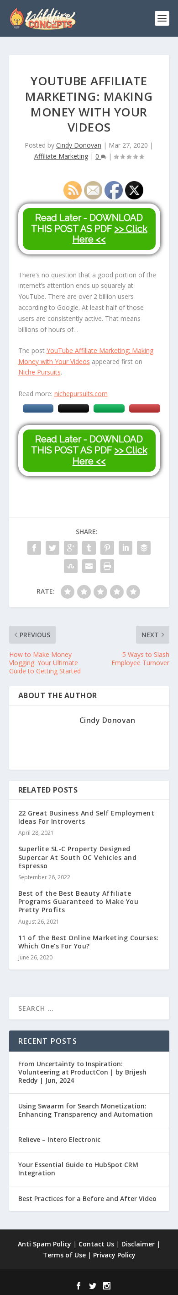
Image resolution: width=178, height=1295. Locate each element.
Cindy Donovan (78, 145)
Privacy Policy (114, 1255)
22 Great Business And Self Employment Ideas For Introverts (86, 817)
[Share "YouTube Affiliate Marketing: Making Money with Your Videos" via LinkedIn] (125, 548)
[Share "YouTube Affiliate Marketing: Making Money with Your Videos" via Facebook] (34, 548)
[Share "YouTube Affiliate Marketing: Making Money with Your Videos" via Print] (107, 566)
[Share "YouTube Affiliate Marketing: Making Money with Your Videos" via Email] (89, 566)
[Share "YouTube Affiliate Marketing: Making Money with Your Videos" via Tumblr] (89, 548)
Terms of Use (64, 1255)
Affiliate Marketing (61, 156)
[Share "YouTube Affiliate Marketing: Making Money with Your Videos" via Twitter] (52, 548)
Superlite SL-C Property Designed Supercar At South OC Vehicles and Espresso (77, 857)
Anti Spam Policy (44, 1244)
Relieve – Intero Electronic (59, 1139)
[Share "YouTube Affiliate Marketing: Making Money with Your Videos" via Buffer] (144, 548)
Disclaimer (138, 1244)
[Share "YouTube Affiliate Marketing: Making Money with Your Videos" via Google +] (71, 548)
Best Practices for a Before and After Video (87, 1198)
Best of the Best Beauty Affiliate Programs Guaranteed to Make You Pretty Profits (78, 901)
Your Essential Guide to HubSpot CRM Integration (78, 1168)
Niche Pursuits (39, 372)
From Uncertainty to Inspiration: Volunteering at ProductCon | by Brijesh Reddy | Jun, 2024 (82, 1072)
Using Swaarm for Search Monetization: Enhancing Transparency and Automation (85, 1110)
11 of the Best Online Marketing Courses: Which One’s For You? (88, 941)
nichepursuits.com (81, 393)
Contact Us (96, 1244)
